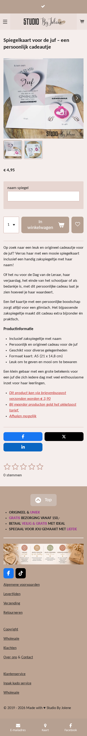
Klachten (9, 648)
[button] (12, 149)
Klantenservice (14, 674)
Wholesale (11, 639)
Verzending (11, 603)
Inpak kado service (17, 683)
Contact (27, 657)
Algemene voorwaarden (21, 585)
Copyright (10, 629)
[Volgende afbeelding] (76, 98)
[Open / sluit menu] (5, 21)
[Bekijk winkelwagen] (82, 21)
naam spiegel (18, 188)
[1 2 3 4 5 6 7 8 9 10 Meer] (11, 225)
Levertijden (11, 594)
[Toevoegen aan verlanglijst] (77, 225)
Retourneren (13, 613)
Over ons (10, 657)
